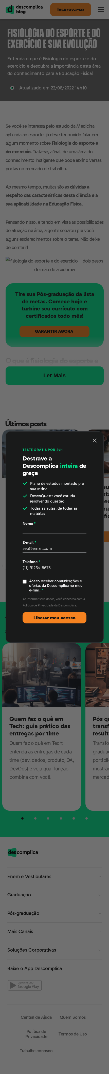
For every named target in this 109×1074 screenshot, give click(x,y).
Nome (29, 523)
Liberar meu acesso (54, 617)
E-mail (29, 542)
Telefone (31, 562)
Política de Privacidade (38, 605)
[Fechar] (95, 440)
